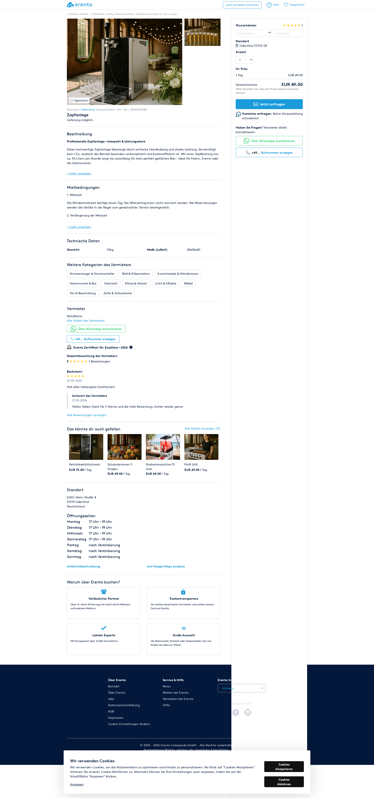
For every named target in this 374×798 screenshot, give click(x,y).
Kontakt (113, 686)
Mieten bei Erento (176, 692)
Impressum (115, 717)
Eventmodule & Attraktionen (178, 273)
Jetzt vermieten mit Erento (242, 4)
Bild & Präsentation (136, 273)
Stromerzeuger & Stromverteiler (92, 273)
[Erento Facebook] (235, 712)
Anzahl (241, 52)
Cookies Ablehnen (284, 782)
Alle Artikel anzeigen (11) (203, 428)
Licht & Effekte (165, 283)
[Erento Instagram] (247, 712)
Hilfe (276, 4)
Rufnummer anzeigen (277, 152)
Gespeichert (297, 4)
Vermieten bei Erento (178, 699)
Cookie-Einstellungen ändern (129, 724)
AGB (111, 711)
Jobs (111, 699)
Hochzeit (110, 283)
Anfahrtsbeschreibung (83, 566)
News (167, 686)
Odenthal (88, 109)
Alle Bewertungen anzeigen (86, 415)
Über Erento (116, 692)
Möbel (188, 283)
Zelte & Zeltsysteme (117, 293)
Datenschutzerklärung (124, 705)
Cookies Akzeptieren (284, 766)
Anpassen (77, 784)
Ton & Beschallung (83, 293)
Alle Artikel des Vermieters (86, 320)
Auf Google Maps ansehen (166, 566)
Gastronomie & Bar (83, 283)
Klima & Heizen (136, 283)
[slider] (78, 361)
